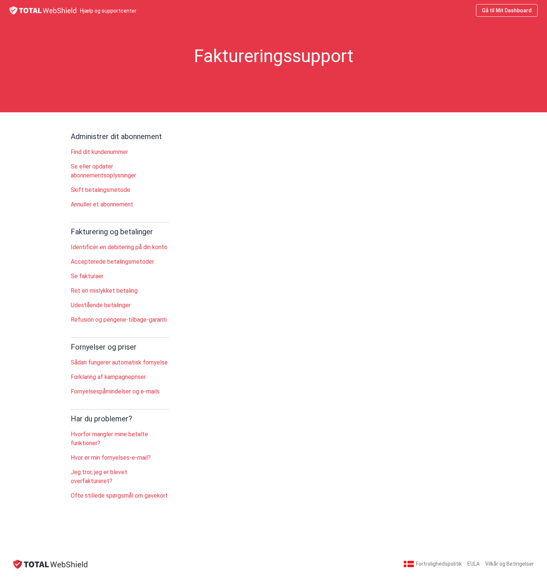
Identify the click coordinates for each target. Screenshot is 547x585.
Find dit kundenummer (99, 151)
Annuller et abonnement (102, 204)
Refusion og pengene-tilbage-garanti (119, 319)
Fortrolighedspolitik (439, 564)
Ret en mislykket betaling (104, 290)
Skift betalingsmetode (100, 189)
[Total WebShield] (50, 564)
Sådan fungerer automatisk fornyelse (119, 362)
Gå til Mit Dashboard (507, 10)
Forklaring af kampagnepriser (108, 376)
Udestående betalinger (101, 305)
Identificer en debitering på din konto (119, 247)
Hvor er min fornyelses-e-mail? (111, 457)
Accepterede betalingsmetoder (112, 261)
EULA (473, 564)
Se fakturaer (87, 276)
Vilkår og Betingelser (509, 564)
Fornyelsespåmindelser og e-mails (115, 391)
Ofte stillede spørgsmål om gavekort (119, 495)
